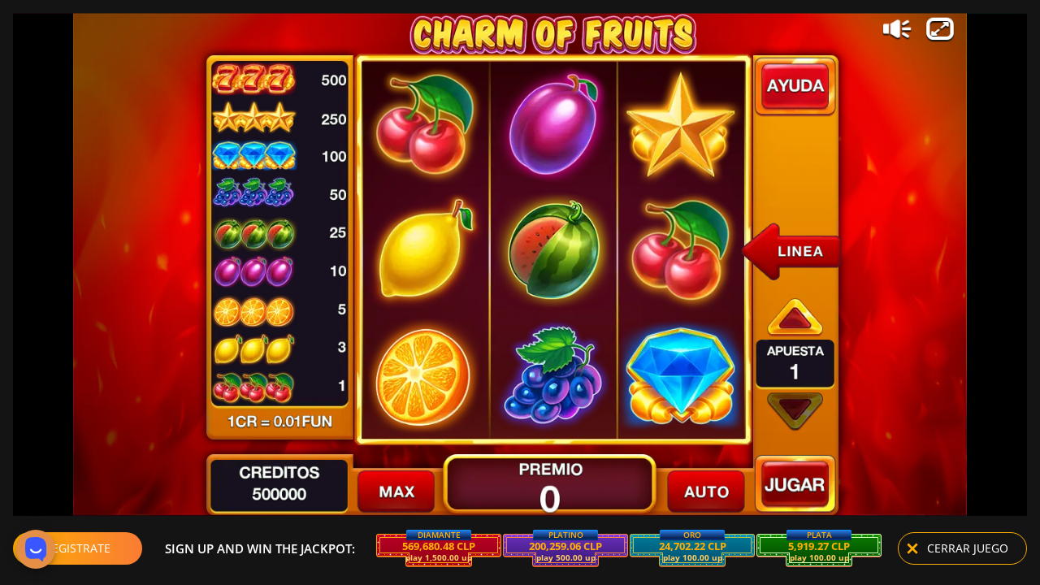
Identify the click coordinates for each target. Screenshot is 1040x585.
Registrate (77, 548)
